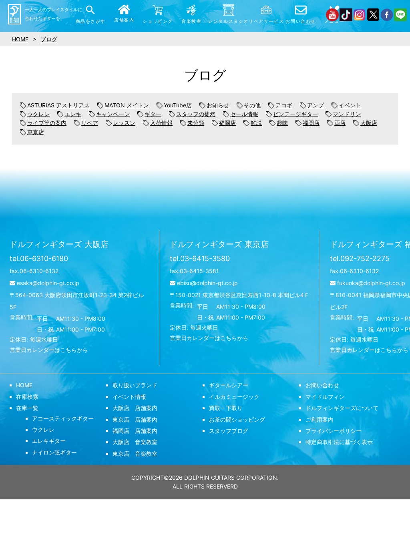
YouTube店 (178, 105)
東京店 (35, 132)
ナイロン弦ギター (54, 452)
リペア (89, 122)
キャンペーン (113, 114)
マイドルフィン (325, 396)
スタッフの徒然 (195, 114)
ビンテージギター (295, 114)
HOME (24, 385)
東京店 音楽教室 (135, 453)
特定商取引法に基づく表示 (339, 441)
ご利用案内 (319, 419)
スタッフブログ (228, 430)
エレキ (72, 114)
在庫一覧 (27, 407)
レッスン (124, 122)
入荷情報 (161, 122)
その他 (252, 105)
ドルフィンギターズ (59, 244)
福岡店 (227, 122)
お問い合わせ (322, 385)
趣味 (282, 122)
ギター (153, 114)
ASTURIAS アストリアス (58, 105)
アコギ (283, 105)
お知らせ (218, 105)
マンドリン (347, 114)
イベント (350, 105)
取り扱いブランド (135, 385)
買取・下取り (226, 407)
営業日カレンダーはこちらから (49, 349)
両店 (340, 122)
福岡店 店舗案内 (135, 430)
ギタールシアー (228, 385)
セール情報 (244, 114)
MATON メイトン (127, 105)
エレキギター (49, 440)
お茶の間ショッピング (237, 419)
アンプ (315, 105)
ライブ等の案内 (46, 122)
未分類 (195, 122)
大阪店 (368, 122)
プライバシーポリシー (333, 430)
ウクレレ (38, 114)
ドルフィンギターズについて (341, 407)
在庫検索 (27, 396)
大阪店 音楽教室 (135, 441)
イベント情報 (129, 396)
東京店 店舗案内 (135, 419)
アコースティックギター (63, 418)
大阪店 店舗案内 (135, 407)
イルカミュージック (234, 396)
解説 (256, 122)
